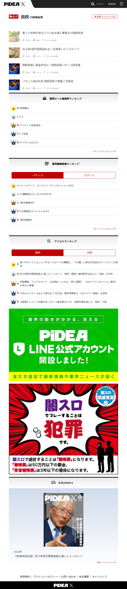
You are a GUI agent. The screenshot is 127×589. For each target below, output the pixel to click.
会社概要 (84, 576)
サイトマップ (99, 576)
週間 (37, 252)
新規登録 (112, 4)
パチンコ (37, 175)
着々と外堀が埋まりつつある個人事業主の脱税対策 (52, 32)
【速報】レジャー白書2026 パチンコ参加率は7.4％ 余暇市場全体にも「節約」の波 (63, 302)
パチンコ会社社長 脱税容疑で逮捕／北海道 (47, 81)
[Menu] (121, 4)
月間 (89, 252)
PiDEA (28, 40)
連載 (38, 40)
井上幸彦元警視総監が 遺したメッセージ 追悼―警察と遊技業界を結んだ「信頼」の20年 (66, 274)
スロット (89, 175)
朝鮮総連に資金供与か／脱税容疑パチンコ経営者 (51, 65)
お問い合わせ (68, 576)
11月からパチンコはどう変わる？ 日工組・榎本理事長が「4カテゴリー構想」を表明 (63, 293)
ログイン (100, 4)
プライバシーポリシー (45, 576)
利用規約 (25, 576)
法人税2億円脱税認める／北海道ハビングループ (50, 49)
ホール (39, 56)
